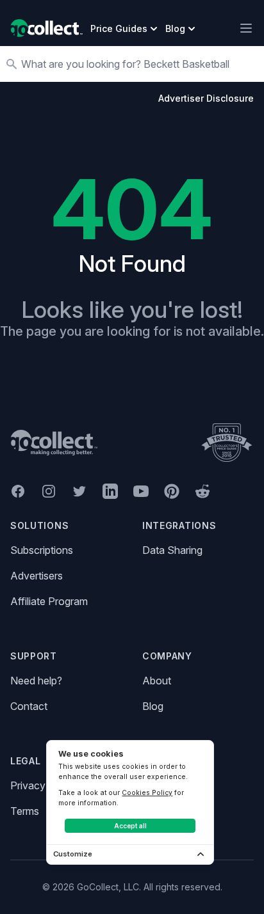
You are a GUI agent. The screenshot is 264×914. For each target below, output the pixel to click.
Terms (24, 811)
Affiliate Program (49, 601)
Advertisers (36, 575)
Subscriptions (41, 550)
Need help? (36, 680)
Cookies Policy (147, 792)
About (156, 680)
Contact (28, 706)
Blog (152, 706)
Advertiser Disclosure (206, 98)
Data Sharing (172, 550)
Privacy (27, 785)
